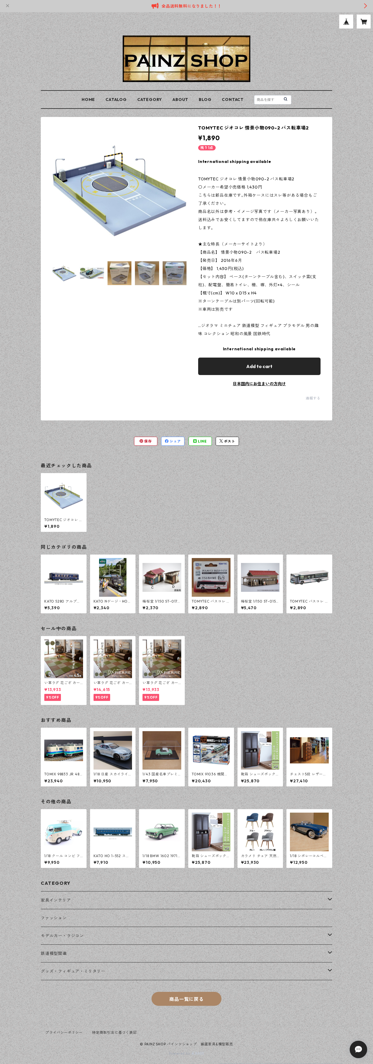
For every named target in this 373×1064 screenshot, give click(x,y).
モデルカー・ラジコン (62, 935)
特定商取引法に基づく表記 (114, 1032)
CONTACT (233, 99)
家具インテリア (56, 900)
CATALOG (116, 99)
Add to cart (259, 366)
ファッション (54, 918)
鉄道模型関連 (54, 953)
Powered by (180, 1053)
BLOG (205, 99)
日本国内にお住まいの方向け (259, 383)
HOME (88, 99)
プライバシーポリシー (64, 1032)
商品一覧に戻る (186, 999)
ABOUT (180, 99)
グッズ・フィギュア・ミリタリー (73, 971)
